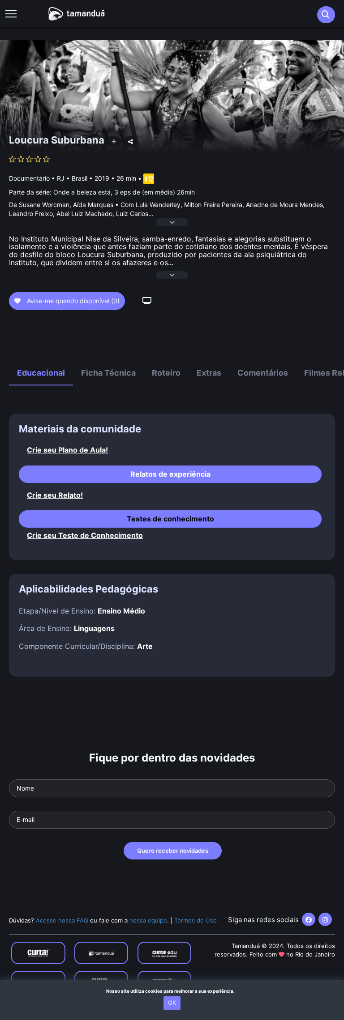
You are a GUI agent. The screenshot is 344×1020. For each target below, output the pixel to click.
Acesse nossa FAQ (62, 920)
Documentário (29, 178)
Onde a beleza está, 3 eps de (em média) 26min (124, 192)
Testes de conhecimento (170, 518)
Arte (145, 646)
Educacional (41, 372)
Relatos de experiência (170, 474)
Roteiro (166, 372)
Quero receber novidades (172, 850)
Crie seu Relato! (55, 495)
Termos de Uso (195, 920)
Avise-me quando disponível (72, 301)
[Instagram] (325, 919)
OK (172, 1002)
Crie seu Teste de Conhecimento (85, 535)
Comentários (262, 372)
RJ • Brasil (72, 178)
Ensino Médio (121, 610)
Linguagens (94, 628)
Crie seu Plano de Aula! (67, 450)
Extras (209, 372)
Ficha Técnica (108, 372)
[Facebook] (308, 919)
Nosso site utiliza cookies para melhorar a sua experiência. (172, 991)
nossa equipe (148, 920)
